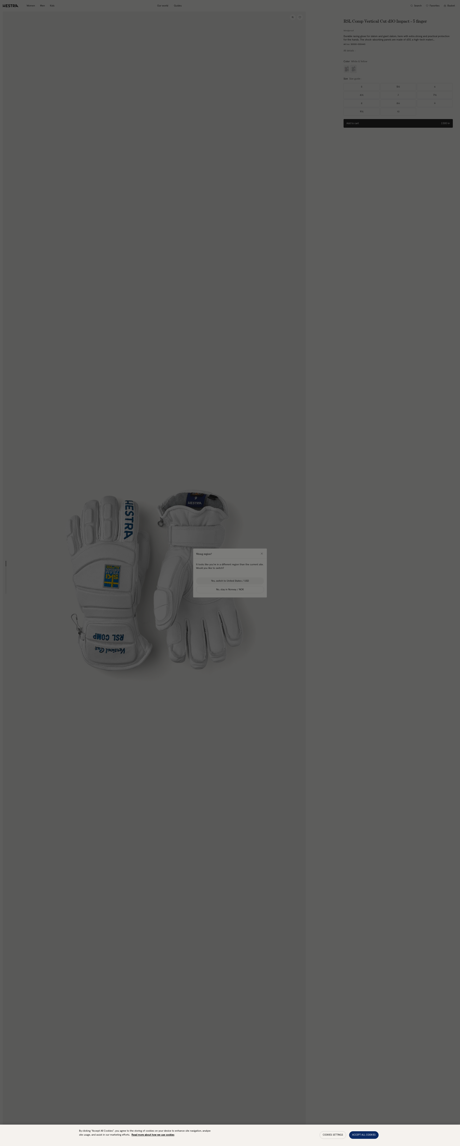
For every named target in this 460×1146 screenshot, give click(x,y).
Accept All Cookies (364, 1135)
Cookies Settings (333, 1135)
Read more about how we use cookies (153, 1135)
